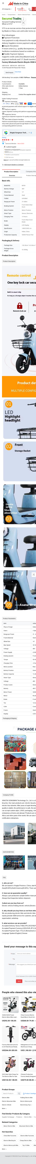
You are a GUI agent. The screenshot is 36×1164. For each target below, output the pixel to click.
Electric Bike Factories (27, 1136)
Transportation (12, 14)
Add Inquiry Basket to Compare (14, 165)
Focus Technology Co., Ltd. (25, 1156)
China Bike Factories (10, 1136)
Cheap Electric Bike (26, 1140)
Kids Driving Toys (25, 1105)
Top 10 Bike (26, 1145)
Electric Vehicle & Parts (24, 14)
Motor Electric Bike (9, 1126)
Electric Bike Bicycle (10, 1140)
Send (19, 981)
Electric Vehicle (6, 1105)
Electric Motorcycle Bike (11, 1145)
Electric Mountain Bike (9, 1101)
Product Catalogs (30, 1093)
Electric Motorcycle (26, 1101)
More (4, 1149)
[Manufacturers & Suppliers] (18, 3)
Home (3, 14)
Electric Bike (5, 1098)
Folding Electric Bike (26, 1098)
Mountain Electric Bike (26, 1126)
